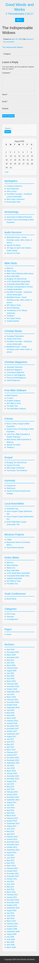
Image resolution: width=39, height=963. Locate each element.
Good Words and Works (25, 959)
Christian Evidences (14, 186)
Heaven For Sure (13, 465)
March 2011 (11, 892)
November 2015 (13, 779)
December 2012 (13, 842)
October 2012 (12, 847)
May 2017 (10, 744)
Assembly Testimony (14, 367)
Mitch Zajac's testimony (15, 199)
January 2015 (12, 794)
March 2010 (11, 921)
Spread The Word (13, 245)
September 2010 (13, 908)
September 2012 (13, 850)
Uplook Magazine (13, 380)
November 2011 (13, 876)
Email (5, 101)
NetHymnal (11, 488)
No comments (8, 42)
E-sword (10, 398)
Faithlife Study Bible (14, 289)
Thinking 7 (11, 316)
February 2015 (12, 792)
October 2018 (12, 705)
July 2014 (10, 805)
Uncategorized (12, 619)
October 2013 (12, 821)
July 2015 (10, 784)
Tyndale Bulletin (13, 321)
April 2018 (11, 715)
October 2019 (12, 689)
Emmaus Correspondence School (20, 287)
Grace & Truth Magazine (16, 375)
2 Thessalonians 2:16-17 (19, 13)
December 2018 (13, 702)
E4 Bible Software (13, 401)
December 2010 (13, 900)
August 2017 (11, 736)
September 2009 (13, 931)
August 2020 (11, 671)
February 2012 (12, 868)
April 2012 (11, 863)
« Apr (6, 172)
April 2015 (11, 789)
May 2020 (10, 676)
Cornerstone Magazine (15, 372)
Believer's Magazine (14, 370)
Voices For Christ (13, 253)
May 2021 (10, 660)
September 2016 (13, 763)
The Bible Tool (12, 406)
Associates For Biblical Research (19, 217)
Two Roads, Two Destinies (17, 470)
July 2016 (10, 765)
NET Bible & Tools (14, 305)
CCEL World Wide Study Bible (18, 281)
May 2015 (10, 787)
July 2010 (10, 913)
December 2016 (13, 758)
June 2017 (11, 742)
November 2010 (13, 902)
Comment (6, 73)
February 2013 (12, 837)
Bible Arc (10, 268)
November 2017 (13, 729)
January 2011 (12, 897)
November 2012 (13, 845)
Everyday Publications (15, 336)
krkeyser (29, 39)
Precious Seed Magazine (16, 378)
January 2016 (12, 773)
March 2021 (11, 665)
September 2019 (13, 692)
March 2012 (11, 866)
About (9, 634)
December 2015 (13, 776)
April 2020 (11, 678)
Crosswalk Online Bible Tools (18, 284)
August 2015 (11, 781)
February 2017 (12, 752)
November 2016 (13, 760)
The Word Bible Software (16, 409)
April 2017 (11, 747)
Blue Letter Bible (13, 276)
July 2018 (10, 710)
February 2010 (12, 924)
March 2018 (11, 718)
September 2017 (13, 734)
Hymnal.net (11, 486)
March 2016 (11, 771)
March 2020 (11, 681)
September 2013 (13, 823)
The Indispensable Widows (12, 47)
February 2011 (12, 895)
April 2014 (11, 813)
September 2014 (13, 800)
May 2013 (10, 831)
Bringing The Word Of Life (17, 279)
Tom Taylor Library (14, 318)
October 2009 (12, 929)
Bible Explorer (12, 395)
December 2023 (13, 652)
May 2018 (10, 713)
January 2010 (12, 926)
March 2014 (11, 816)
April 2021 (11, 663)
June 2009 (11, 939)
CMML (9, 540)
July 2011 (10, 881)
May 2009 (10, 942)
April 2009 (11, 945)
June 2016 (11, 768)
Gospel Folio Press (14, 339)
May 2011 (10, 887)
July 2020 (10, 673)
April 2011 (10, 889)
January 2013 (12, 839)
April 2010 (11, 918)
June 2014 (11, 808)
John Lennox (12, 191)
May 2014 (10, 810)
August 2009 (11, 934)
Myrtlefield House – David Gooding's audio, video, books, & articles (19, 240)
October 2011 (12, 879)
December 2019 (13, 686)
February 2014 (12, 818)
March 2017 (11, 750)
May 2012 (10, 860)
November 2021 (13, 657)
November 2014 (13, 797)
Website (5, 108)
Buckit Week (11, 599)
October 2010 (12, 905)
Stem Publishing (13, 308)
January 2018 (12, 723)
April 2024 (11, 649)
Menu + (19, 20)
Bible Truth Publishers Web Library (20, 274)
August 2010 (11, 910)
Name (5, 94)
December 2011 (13, 873)
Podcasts (10, 617)
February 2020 (12, 684)
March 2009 (11, 947)
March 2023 (11, 655)
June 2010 (11, 916)
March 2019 (11, 697)
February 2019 (12, 700)
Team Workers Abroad (15, 547)
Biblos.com (11, 568)
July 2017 (10, 739)
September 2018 (13, 707)
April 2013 (11, 834)
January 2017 (12, 755)
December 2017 (13, 726)
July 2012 (10, 855)
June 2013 (11, 829)
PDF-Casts (11, 614)
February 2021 (12, 668)
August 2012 (11, 852)
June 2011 (11, 884)
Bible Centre (11, 271)
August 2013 (11, 826)
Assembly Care (12, 509)
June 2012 (11, 858)
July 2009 (10, 937)
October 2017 (12, 731)
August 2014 (11, 802)
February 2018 (12, 721)
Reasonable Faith (13, 202)
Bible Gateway (12, 565)
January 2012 (12, 871)
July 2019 (10, 694)
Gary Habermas (13, 189)
